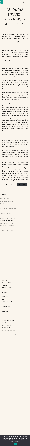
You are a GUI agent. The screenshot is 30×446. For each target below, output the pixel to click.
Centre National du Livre (8, 320)
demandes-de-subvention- (9, 184)
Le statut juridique (5, 198)
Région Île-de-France (7, 323)
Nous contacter (6, 283)
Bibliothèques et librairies (7, 225)
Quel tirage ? (3, 211)
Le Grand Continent (7, 306)
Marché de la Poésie (7, 301)
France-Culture (6, 297)
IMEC (3, 299)
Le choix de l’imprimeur (6, 206)
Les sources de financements (7, 218)
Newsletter (5, 285)
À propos (4, 280)
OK (15, 443)
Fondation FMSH (6, 328)
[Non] (28, 440)
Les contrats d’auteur (6, 216)
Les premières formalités (6, 201)
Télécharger (22, 184)
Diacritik (4, 309)
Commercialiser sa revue (6, 213)
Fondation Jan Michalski (8, 330)
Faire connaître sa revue (6, 223)
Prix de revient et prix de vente (8, 208)
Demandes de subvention (6, 221)
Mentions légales (6, 287)
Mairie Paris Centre (7, 325)
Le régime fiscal (4, 203)
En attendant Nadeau (7, 311)
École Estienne (5, 304)
